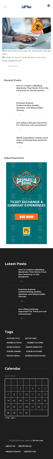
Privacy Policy (13, 452)
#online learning (14, 351)
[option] (26, 116)
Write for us (24, 446)
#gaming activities (14, 343)
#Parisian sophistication (35, 356)
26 (39, 406)
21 (8, 406)
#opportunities (13, 356)
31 (26, 413)
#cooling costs (13, 338)
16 (20, 400)
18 (33, 400)
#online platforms (34, 351)
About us (10, 446)
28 (8, 413)
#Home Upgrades (13, 347)
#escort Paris (30, 338)
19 (39, 400)
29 (14, 413)
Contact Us (30, 452)
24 (26, 406)
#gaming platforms (35, 343)
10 (26, 394)
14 (8, 400)
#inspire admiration (34, 347)
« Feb (7, 417)
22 (14, 406)
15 (14, 400)
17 (26, 400)
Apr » (13, 417)
